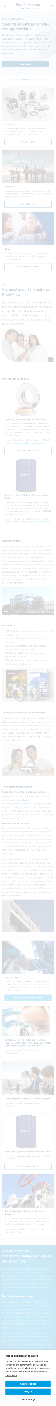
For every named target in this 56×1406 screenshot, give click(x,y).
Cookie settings (28, 1399)
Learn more (11, 1375)
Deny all (28, 1391)
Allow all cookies (28, 1384)
